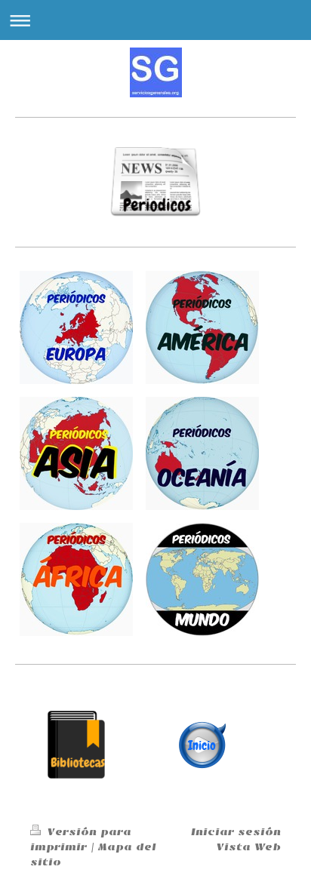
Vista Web (249, 846)
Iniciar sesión (236, 831)
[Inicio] (202, 745)
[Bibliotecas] (76, 745)
